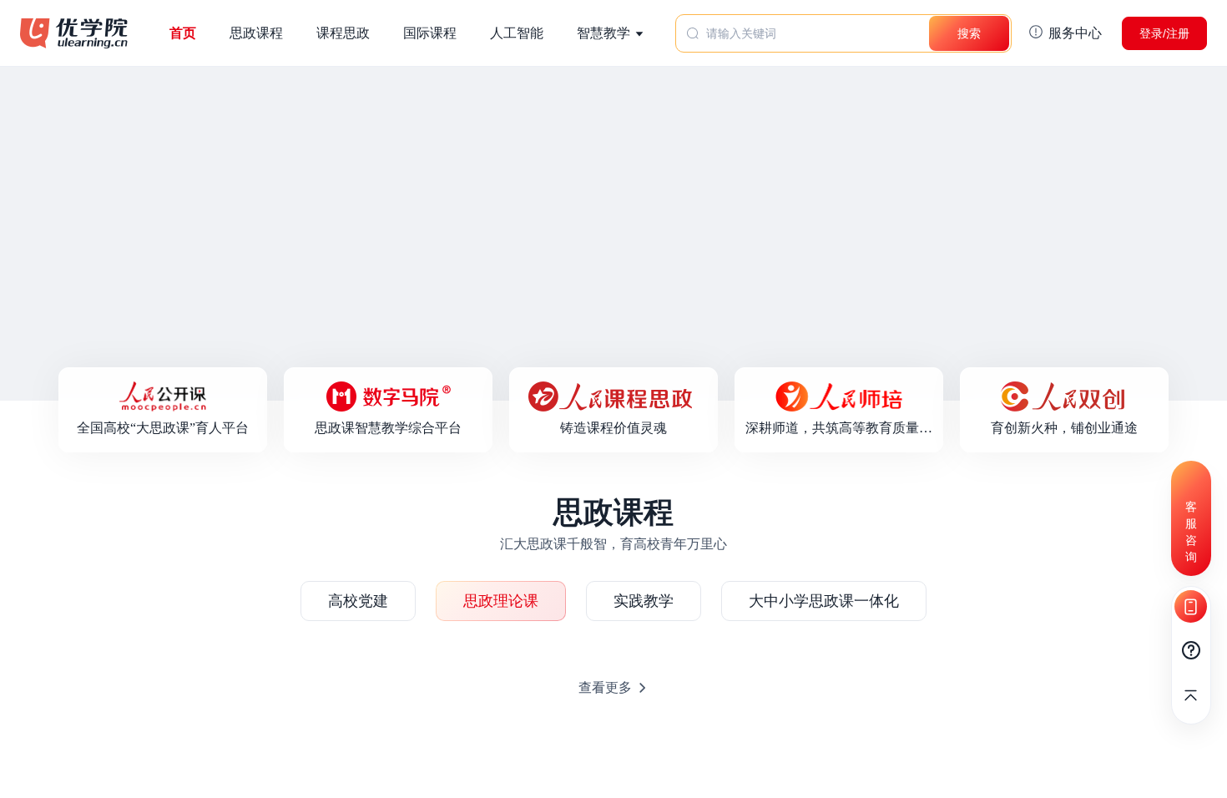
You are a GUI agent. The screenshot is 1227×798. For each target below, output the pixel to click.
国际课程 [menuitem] (430, 33)
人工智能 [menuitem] (516, 33)
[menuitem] (611, 33)
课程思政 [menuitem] (343, 33)
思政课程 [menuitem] (256, 33)
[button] (1065, 33)
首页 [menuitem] (182, 33)
